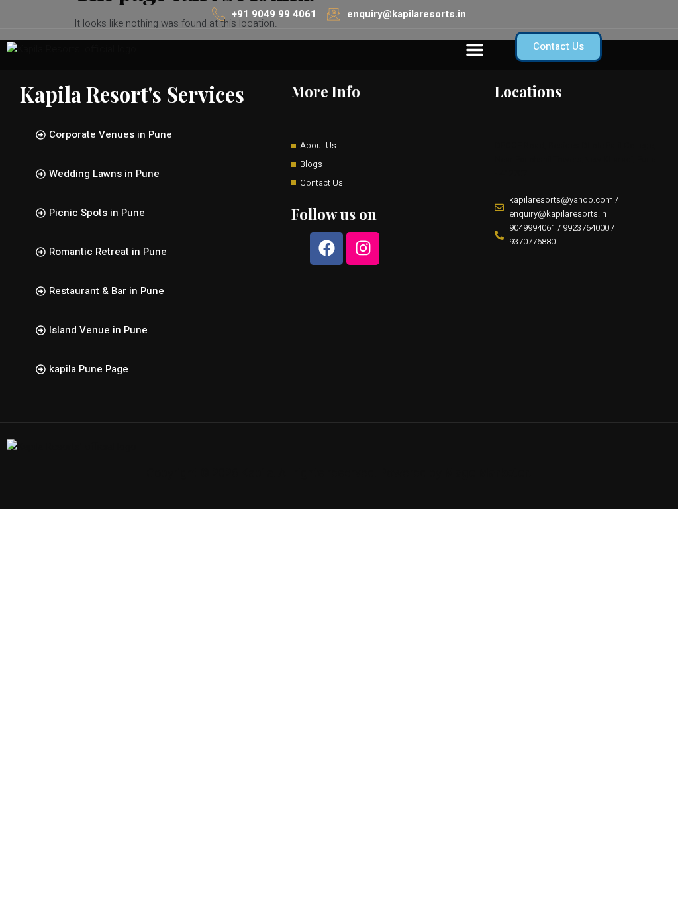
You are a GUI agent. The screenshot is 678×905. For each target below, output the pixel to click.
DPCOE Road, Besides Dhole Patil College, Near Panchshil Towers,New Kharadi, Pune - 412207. (575, 159)
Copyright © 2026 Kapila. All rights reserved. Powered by (339, 473)
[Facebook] (326, 248)
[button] (475, 50)
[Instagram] (362, 248)
